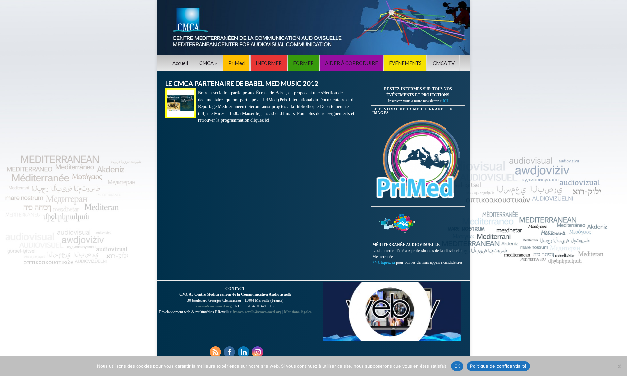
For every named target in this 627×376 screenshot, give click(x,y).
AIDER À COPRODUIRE (351, 63)
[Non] (619, 366)
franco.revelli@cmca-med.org (257, 312)
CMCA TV (444, 63)
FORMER (303, 63)
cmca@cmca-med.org (214, 306)
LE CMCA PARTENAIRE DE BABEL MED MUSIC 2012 (241, 83)
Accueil (180, 63)
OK (457, 365)
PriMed (236, 63)
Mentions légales (298, 312)
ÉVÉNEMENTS (405, 63)
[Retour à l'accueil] (313, 27)
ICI (445, 101)
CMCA (207, 63)
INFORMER (269, 63)
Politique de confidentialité (498, 365)
